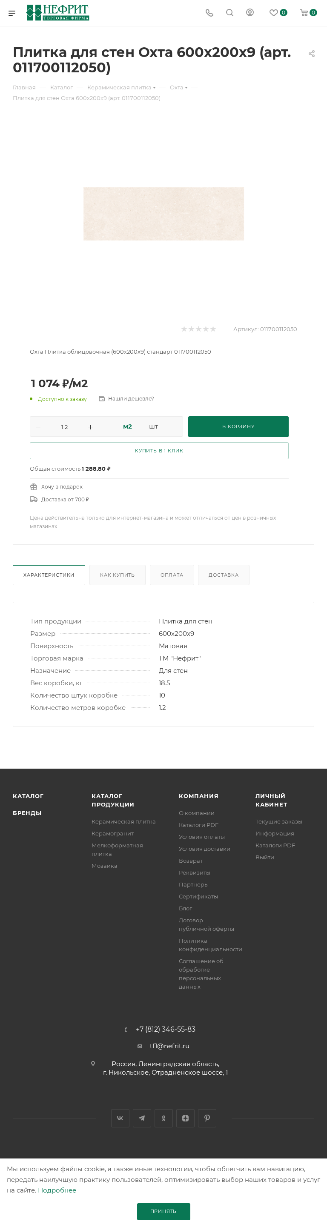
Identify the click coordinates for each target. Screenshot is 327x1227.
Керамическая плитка (124, 821)
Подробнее (57, 1190)
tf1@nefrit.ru (169, 1046)
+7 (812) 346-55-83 (165, 1029)
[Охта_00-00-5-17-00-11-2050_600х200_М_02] (163, 214)
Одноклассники (164, 1118)
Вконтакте (120, 1118)
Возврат (191, 860)
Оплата (172, 575)
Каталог (28, 795)
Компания (198, 795)
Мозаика (105, 865)
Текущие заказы (278, 821)
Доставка (223, 575)
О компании (197, 812)
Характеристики (49, 575)
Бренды (27, 812)
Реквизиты (194, 872)
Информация (274, 833)
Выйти (264, 857)
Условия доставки (204, 848)
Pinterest (207, 1118)
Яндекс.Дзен (185, 1118)
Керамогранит (113, 833)
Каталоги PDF (198, 824)
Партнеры (194, 884)
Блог (185, 908)
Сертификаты (198, 896)
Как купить (117, 575)
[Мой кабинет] (250, 13)
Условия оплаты (202, 836)
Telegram (142, 1118)
